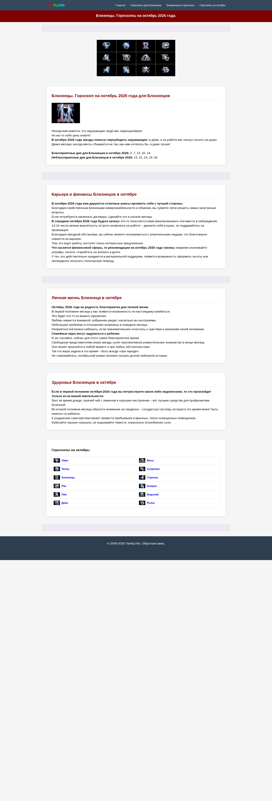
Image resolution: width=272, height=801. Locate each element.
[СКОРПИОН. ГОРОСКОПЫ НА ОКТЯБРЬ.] (165, 58)
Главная (120, 5)
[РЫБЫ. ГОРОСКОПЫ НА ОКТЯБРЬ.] (165, 70)
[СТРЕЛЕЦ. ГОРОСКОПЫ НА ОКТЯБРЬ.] (106, 70)
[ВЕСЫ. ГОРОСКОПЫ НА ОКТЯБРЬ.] (146, 58)
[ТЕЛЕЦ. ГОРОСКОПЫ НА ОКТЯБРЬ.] (126, 46)
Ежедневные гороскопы (180, 5)
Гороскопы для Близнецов (145, 5)
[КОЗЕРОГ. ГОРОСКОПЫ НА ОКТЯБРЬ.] (126, 70)
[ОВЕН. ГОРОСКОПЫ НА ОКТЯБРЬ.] (106, 46)
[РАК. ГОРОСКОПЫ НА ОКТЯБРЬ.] (165, 46)
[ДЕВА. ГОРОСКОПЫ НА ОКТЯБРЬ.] (126, 58)
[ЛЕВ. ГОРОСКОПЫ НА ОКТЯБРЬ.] (106, 58)
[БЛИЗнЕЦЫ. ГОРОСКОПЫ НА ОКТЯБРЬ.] (146, 46)
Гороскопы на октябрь (212, 5)
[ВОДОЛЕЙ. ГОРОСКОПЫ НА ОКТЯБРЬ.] (146, 70)
